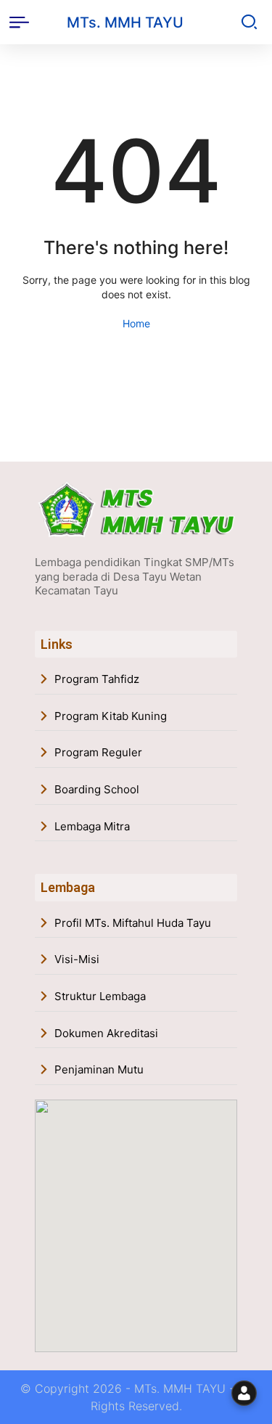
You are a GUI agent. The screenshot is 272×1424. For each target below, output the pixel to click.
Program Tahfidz (96, 679)
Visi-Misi (76, 959)
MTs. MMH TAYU (125, 22)
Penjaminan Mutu (99, 1069)
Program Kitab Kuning (110, 716)
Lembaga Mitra (92, 826)
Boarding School (96, 789)
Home (136, 323)
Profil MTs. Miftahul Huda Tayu (132, 923)
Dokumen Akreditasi (106, 1033)
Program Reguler (98, 752)
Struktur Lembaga (100, 996)
